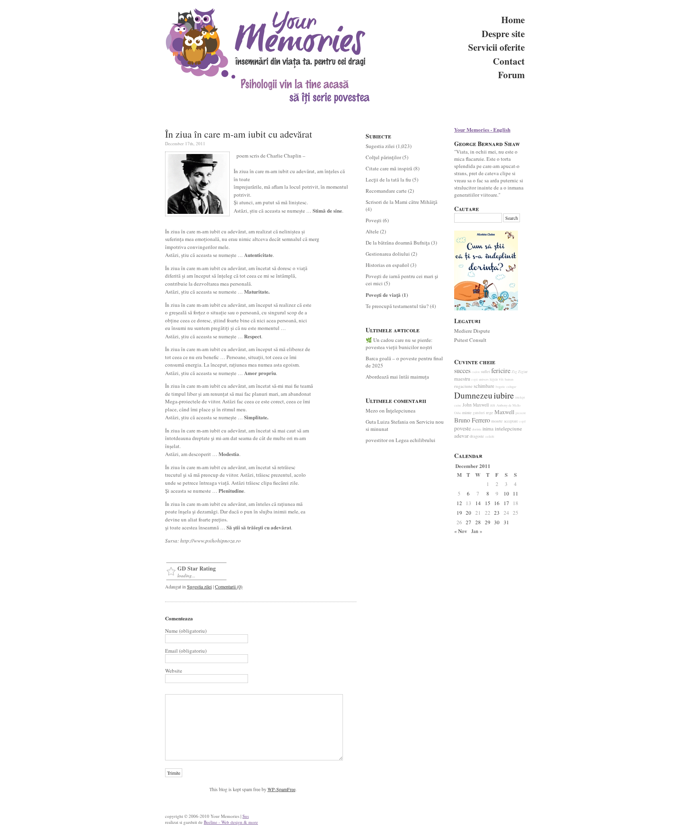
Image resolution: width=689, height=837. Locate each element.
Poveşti (374, 220)
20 (468, 512)
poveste (462, 428)
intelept (520, 397)
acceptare (511, 421)
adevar (461, 435)
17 (506, 503)
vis (501, 379)
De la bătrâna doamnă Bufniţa (398, 242)
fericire (500, 370)
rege (489, 412)
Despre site (503, 33)
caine (457, 405)
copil (522, 421)
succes (462, 370)
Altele (372, 231)
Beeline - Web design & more (231, 822)
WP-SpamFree (281, 789)
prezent (521, 413)
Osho (457, 413)
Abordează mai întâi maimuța (397, 376)
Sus (245, 816)
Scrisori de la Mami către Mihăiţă (401, 201)
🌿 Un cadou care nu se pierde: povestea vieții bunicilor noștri (399, 343)
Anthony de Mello (508, 405)
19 (459, 512)
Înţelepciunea (400, 410)
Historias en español (387, 264)
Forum (511, 74)
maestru (462, 378)
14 (478, 503)
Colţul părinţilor (383, 157)
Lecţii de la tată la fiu (388, 179)
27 (468, 522)
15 (487, 503)
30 (497, 522)
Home (513, 19)
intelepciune (508, 428)
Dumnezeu (473, 395)
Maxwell (504, 412)
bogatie (500, 386)
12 (459, 503)
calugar (511, 386)
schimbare (484, 386)
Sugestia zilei (199, 586)
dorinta (476, 429)
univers (483, 379)
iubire (504, 395)
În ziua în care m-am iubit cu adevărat (238, 134)
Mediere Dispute (472, 330)
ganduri (479, 412)
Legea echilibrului (415, 440)
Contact (509, 61)
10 (506, 493)
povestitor (377, 440)
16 (497, 503)
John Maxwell (476, 405)
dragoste (477, 436)
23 (497, 512)
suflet (485, 371)
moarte (497, 421)
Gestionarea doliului (388, 253)
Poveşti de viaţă (383, 294)
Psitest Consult (470, 339)
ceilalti (489, 436)
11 (515, 493)
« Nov (460, 531)
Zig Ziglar (520, 371)
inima (488, 428)
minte (467, 412)
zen (492, 405)
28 (478, 522)
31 (506, 522)
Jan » (476, 531)
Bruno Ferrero (472, 420)
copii (474, 379)
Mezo (372, 410)
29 (487, 522)
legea (494, 379)
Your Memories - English (482, 129)
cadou (476, 372)
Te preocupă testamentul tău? (397, 306)
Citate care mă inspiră (389, 168)
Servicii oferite (496, 47)
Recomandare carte (386, 190)
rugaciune (463, 386)
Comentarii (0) (228, 586)
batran (509, 379)
